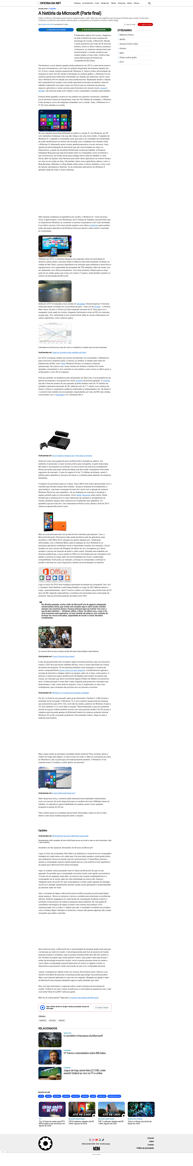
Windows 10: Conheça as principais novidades (70, 693)
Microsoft (43, 1020)
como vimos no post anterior (72, 670)
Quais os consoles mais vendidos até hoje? (69, 352)
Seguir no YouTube (146, 24)
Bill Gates (52, 1020)
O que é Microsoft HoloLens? (63, 793)
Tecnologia (67, 1033)
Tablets (113, 3)
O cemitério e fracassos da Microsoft (83, 1035)
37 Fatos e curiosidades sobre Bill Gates (85, 1053)
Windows (61, 1020)
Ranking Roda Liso (114, 1096)
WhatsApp (75, 1096)
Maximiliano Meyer (47, 24)
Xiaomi (93, 1096)
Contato (151, 1145)
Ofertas (136, 3)
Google (97, 306)
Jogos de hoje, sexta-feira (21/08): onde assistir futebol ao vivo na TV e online (84, 1072)
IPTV (122, 62)
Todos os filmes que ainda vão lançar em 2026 (140, 1122)
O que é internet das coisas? (63, 656)
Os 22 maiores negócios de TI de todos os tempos (72, 456)
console (79, 380)
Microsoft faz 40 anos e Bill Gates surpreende (70, 836)
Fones (97, 3)
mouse (103, 88)
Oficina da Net (43, 8)
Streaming (121, 3)
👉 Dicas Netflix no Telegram (56, 29)
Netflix (122, 39)
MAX (122, 53)
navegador (81, 304)
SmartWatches (87, 3)
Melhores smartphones (76, 1119)
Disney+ (123, 48)
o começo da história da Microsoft (83, 997)
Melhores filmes (127, 35)
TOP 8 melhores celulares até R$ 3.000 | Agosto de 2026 (81, 1122)
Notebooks (105, 3)
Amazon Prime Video (129, 44)
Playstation (60, 395)
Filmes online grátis (128, 57)
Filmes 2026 (101, 1096)
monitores (93, 225)
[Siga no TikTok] (103, 1140)
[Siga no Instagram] (93, 1140)
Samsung (86, 495)
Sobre (151, 1141)
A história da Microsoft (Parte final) (69, 13)
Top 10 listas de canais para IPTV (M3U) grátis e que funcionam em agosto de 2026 (52, 1123)
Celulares (77, 3)
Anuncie (150, 1138)
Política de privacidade (145, 1148)
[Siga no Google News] (100, 1140)
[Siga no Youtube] (96, 1140)
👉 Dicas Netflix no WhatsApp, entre (93, 29)
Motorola (57, 1096)
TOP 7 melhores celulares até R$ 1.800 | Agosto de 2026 (110, 1122)
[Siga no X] (90, 1140)
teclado (41, 91)
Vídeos (129, 3)
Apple (78, 495)
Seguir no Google (130, 24)
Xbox (63, 363)
